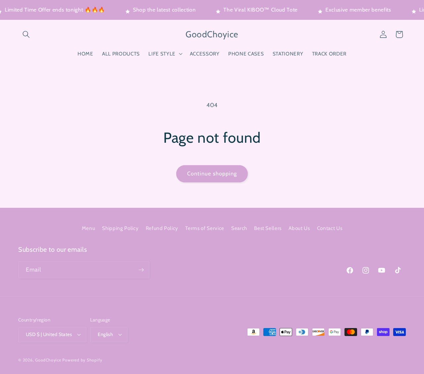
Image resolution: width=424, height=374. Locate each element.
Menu (88, 228)
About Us (299, 228)
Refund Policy (162, 228)
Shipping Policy (120, 228)
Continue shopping (212, 173)
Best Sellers (268, 228)
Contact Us (330, 228)
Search (239, 228)
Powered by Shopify (82, 359)
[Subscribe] (141, 270)
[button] (164, 53)
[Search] (26, 34)
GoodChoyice (48, 359)
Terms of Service (204, 228)
